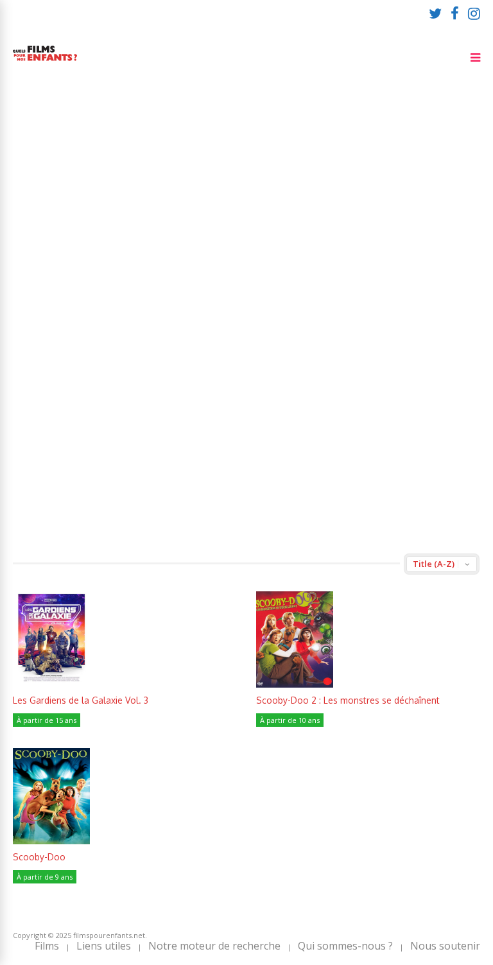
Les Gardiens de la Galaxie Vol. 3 (80, 700)
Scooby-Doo (39, 856)
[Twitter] (435, 13)
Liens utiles (103, 946)
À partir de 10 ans (290, 720)
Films (47, 946)
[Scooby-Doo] (51, 841)
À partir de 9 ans (45, 877)
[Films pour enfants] (45, 63)
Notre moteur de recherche (214, 946)
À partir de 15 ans (46, 720)
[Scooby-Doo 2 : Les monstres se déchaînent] (294, 684)
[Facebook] (455, 13)
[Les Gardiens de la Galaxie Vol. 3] (51, 684)
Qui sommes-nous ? (345, 946)
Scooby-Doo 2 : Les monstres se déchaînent (348, 700)
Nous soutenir (445, 946)
